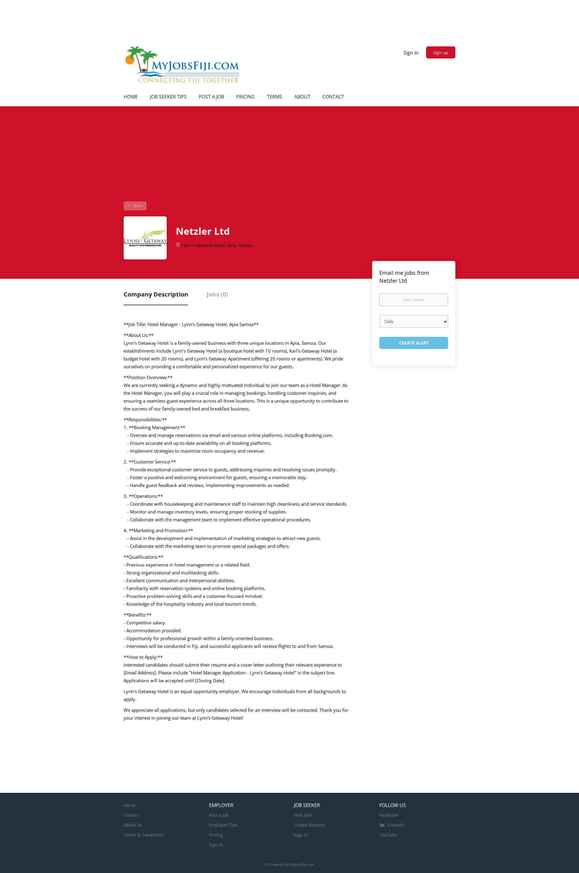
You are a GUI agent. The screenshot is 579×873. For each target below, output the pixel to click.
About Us (133, 825)
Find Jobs (303, 815)
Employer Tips (223, 825)
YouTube (388, 835)
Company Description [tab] (156, 294)
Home (129, 805)
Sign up (440, 52)
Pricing (216, 835)
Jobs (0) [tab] (217, 294)
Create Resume (309, 825)
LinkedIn (396, 825)
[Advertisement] (289, 156)
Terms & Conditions (143, 835)
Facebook (388, 815)
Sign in (411, 52)
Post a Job (219, 815)
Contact (131, 815)
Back (137, 205)
